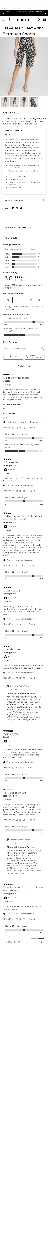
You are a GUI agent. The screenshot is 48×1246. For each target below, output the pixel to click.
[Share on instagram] (17, 208)
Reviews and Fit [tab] (9, 227)
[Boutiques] (9, 19)
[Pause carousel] (45, 13)
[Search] (38, 19)
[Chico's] (23, 19)
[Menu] (3, 19)
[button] (44, 19)
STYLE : (7, 135)
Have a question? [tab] (24, 227)
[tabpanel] (24, 588)
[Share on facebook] (13, 208)
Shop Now (20, 14)
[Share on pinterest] (21, 208)
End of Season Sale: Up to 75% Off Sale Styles (24, 12)
